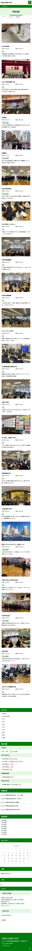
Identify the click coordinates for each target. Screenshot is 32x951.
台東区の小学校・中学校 (7, 897)
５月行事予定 (8, 767)
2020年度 (4, 832)
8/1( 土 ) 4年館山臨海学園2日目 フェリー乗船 (12, 795)
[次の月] (28, 845)
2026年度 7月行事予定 (13, 761)
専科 (4, 735)
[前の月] (3, 845)
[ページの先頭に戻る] (30, 949)
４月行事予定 (7, 769)
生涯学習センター (5, 901)
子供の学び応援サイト (6, 915)
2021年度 (4, 830)
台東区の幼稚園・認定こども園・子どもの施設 (12, 899)
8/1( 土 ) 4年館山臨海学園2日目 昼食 (9, 806)
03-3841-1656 (9, 943)
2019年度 (4, 834)
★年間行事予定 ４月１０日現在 (12, 784)
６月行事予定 (8, 764)
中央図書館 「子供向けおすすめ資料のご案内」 (13, 903)
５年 (4, 729)
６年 (4, 732)
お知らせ (5, 713)
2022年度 (4, 828)
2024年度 (4, 824)
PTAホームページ (5, 905)
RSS (4, 920)
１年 (4, 719)
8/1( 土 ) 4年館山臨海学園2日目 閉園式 (10, 802)
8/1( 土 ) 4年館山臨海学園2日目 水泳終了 (10, 809)
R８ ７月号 (10, 751)
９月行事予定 (10, 759)
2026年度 (4, 820)
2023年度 (4, 826)
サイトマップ (6, 946)
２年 (4, 721)
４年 (4, 727)
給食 (4, 737)
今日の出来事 (6, 716)
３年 (4, 724)
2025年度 (4, 822)
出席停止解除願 (8, 777)
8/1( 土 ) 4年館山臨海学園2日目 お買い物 (11, 798)
